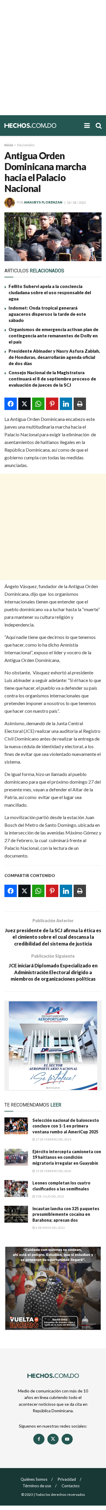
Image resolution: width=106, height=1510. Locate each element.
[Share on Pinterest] (52, 404)
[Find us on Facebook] (38, 1439)
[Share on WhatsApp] (38, 404)
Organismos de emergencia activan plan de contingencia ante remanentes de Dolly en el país (53, 335)
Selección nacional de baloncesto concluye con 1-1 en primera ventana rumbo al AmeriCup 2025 (65, 1126)
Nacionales (26, 145)
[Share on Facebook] (10, 404)
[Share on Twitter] (24, 404)
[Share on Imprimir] (80, 404)
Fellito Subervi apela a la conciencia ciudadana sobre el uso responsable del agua (50, 292)
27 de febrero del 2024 (53, 1139)
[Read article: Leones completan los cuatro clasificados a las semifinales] (16, 1188)
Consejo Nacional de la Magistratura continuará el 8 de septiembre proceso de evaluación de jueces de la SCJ (52, 379)
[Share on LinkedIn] (66, 404)
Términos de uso (37, 1485)
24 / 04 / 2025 (76, 202)
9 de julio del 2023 (49, 1196)
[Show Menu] (87, 125)
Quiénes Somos (34, 1479)
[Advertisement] (53, 57)
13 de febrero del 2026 (53, 1171)
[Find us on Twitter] (53, 1439)
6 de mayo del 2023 (50, 1227)
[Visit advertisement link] (53, 1045)
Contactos (71, 1485)
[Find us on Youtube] (67, 1439)
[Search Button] (99, 125)
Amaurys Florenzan (43, 202)
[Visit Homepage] (41, 125)
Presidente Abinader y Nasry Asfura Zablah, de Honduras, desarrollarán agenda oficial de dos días (54, 357)
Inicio (8, 145)
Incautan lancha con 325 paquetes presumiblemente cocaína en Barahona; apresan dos (65, 1214)
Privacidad (67, 1479)
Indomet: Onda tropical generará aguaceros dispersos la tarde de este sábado (47, 314)
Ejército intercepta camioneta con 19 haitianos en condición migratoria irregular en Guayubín (66, 1157)
